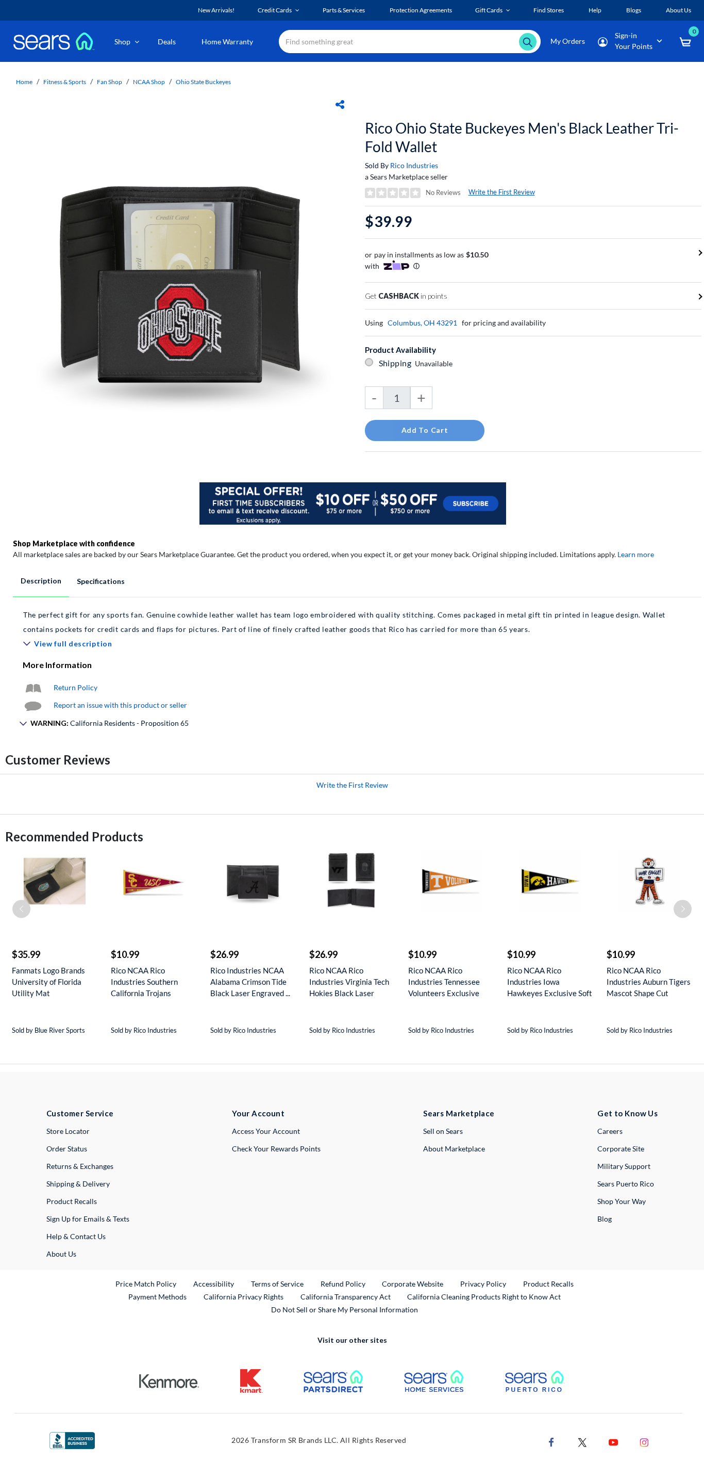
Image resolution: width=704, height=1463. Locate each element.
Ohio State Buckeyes (203, 82)
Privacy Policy (483, 1283)
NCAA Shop (149, 82)
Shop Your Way (621, 1201)
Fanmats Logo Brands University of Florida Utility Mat (48, 982)
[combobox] (410, 41)
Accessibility (213, 1283)
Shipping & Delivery (78, 1183)
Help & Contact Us (76, 1236)
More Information (57, 665)
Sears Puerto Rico (625, 1183)
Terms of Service (277, 1283)
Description (41, 580)
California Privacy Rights (243, 1296)
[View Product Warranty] (33, 687)
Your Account (258, 1113)
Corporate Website (413, 1283)
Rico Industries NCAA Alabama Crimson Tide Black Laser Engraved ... (250, 982)
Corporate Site (620, 1148)
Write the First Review (501, 192)
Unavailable (435, 363)
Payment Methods (157, 1296)
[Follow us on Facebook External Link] (551, 1441)
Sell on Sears (443, 1131)
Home (24, 82)
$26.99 (224, 954)
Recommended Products (74, 836)
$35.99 (26, 954)
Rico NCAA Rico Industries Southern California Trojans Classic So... (144, 982)
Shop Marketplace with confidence (74, 543)
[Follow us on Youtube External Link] (613, 1441)
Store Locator (68, 1131)
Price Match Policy (145, 1283)
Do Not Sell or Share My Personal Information (344, 1309)
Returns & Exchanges (79, 1166)
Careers (610, 1131)
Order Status (66, 1148)
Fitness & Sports (64, 82)
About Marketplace (454, 1148)
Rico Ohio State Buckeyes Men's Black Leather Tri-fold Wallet (522, 137)
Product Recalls (71, 1201)
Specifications (101, 581)
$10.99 (125, 954)
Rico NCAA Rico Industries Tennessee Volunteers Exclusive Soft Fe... (444, 982)
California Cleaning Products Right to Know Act (484, 1296)
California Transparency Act (345, 1296)
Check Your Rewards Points (276, 1148)
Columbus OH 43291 (422, 322)
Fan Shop (109, 82)
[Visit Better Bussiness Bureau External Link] (72, 1439)
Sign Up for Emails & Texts (87, 1218)
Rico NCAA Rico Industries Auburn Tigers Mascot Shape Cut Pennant (649, 982)
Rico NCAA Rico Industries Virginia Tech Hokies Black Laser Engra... (349, 982)
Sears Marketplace (459, 1113)
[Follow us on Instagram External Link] (644, 1441)
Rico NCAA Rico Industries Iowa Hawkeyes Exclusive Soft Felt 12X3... (549, 982)
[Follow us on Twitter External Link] (582, 1441)
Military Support (623, 1166)
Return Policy (75, 687)
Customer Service (80, 1113)
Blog (604, 1218)
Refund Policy (343, 1283)
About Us (61, 1253)
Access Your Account (266, 1131)
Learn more (635, 554)
